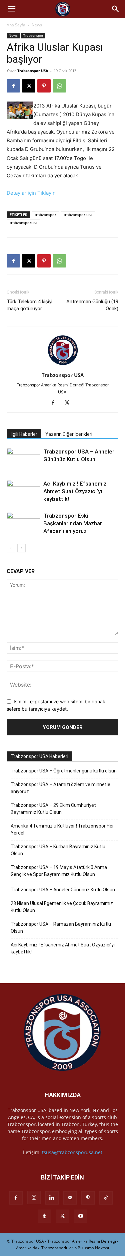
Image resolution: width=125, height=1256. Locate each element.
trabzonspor (45, 214)
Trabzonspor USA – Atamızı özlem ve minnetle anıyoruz (60, 788)
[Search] (115, 9)
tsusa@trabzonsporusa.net (72, 1152)
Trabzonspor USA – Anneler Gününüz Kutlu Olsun (63, 889)
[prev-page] (11, 548)
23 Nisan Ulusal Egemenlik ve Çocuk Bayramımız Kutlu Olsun (62, 907)
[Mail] (70, 1198)
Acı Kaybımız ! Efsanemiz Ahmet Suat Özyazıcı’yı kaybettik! (75, 491)
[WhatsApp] (59, 86)
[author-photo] (63, 366)
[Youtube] (80, 1216)
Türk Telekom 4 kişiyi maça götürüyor (29, 305)
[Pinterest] (44, 86)
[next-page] (21, 548)
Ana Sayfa (16, 25)
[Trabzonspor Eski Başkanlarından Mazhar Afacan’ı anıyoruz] (23, 523)
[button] (11, 9)
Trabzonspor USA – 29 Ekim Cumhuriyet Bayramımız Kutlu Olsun (53, 808)
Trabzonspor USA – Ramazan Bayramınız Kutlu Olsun (61, 927)
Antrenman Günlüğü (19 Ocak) (92, 305)
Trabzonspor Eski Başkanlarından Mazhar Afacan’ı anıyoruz (72, 523)
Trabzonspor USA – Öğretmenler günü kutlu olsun (64, 770)
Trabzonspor (33, 35)
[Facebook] (13, 86)
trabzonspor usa (78, 214)
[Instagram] (34, 1197)
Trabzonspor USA (32, 70)
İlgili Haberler (24, 434)
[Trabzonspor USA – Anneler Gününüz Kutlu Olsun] (23, 459)
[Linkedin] (52, 1198)
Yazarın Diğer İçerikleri (68, 434)
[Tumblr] (44, 1216)
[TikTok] (106, 1198)
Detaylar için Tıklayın (31, 193)
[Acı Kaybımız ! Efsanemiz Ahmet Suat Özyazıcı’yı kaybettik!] (23, 491)
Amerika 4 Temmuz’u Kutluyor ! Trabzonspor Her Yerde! (62, 829)
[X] (28, 86)
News (37, 25)
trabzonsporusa (23, 222)
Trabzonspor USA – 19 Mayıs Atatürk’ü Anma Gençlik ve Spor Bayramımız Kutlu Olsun (59, 871)
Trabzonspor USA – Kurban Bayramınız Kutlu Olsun (58, 850)
